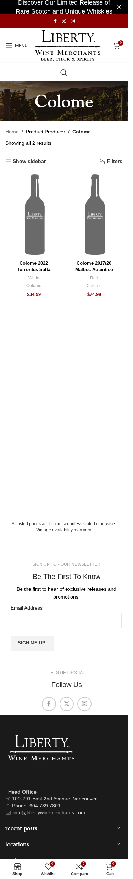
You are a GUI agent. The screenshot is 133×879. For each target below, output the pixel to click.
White (33, 277)
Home (12, 132)
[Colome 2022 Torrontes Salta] (33, 215)
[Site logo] (67, 45)
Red (94, 277)
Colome (33, 285)
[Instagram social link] (72, 21)
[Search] (64, 72)
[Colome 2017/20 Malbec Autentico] (94, 215)
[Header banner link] (64, 7)
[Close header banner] (119, 7)
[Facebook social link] (55, 21)
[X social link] (63, 21)
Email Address (27, 608)
